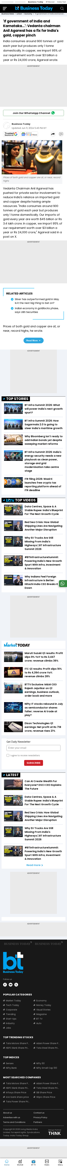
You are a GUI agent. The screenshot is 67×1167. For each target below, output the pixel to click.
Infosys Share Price (16, 1092)
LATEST (12, 775)
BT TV (39, 1018)
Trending (11, 1014)
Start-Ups (11, 1018)
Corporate (11, 1009)
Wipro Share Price (45, 1097)
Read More (32, 340)
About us (7, 1112)
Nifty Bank (11, 1067)
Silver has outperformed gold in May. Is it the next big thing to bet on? (37, 301)
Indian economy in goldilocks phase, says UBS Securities (37, 310)
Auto (38, 1023)
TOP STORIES (17, 399)
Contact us (39, 1112)
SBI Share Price (44, 1092)
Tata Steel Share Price (48, 1047)
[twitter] (16, 985)
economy (28, 14)
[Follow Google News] (29, 134)
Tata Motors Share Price (18, 1043)
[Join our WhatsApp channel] (62, 586)
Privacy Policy (40, 1117)
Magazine (41, 1014)
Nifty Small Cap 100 (46, 1067)
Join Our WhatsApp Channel (31, 113)
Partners (38, 1122)
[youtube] (10, 985)
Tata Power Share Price (18, 1101)
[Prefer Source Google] (11, 134)
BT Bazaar (50, 2)
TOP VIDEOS (25, 500)
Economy (41, 1000)
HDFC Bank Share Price (18, 1047)
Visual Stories (43, 1009)
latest (19, 14)
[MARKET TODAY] (17, 645)
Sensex (10, 1063)
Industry (10, 1023)
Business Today (35, 2)
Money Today (43, 1005)
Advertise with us (11, 1117)
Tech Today (12, 1005)
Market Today (13, 1000)
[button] (60, 1163)
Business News (8, 14)
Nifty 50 (40, 1063)
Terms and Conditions (14, 1122)
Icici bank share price (17, 1097)
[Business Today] (34, 8)
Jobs (8, 1027)
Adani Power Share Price (48, 1043)
